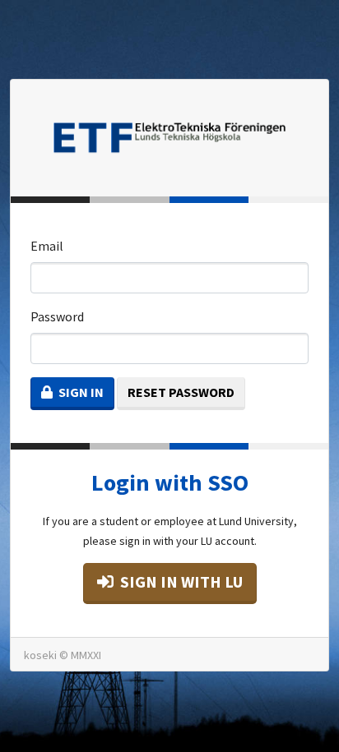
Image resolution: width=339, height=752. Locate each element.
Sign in (80, 392)
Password (57, 316)
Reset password (181, 392)
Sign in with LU (180, 581)
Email (46, 246)
